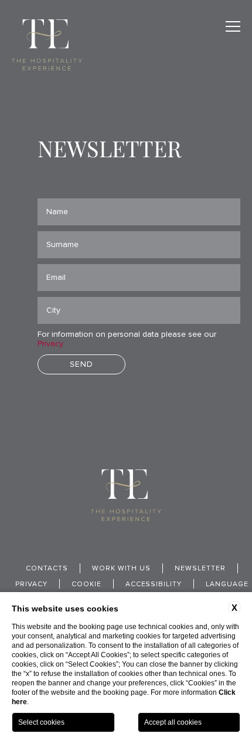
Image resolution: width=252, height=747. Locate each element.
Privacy (50, 344)
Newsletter (200, 568)
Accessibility (153, 584)
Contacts (47, 568)
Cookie (86, 584)
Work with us (121, 568)
